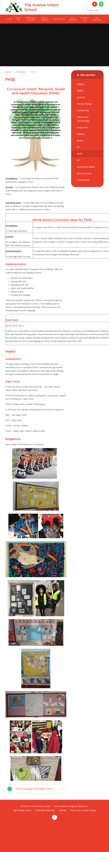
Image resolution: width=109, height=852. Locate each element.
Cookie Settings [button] (89, 810)
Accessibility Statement (45, 810)
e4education (82, 806)
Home (8, 72)
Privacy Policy (76, 810)
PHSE (33, 72)
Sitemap (62, 810)
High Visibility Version (22, 810)
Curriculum (21, 72)
